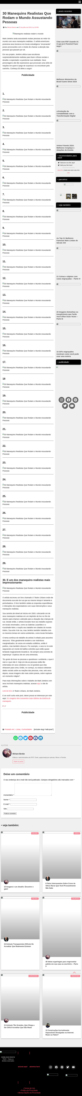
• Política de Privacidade (29, 1090)
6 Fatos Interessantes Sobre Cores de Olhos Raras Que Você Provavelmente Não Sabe (61, 886)
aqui (38, 684)
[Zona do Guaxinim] (74, 196)
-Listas (17, 729)
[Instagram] (61, 400)
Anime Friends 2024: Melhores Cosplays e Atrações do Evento (65, 148)
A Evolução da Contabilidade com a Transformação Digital (65, 113)
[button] (15, 738)
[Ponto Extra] (68, 196)
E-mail (7, 804)
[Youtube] (72, 406)
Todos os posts (18, 761)
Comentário (9, 795)
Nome (7, 800)
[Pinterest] (75, 400)
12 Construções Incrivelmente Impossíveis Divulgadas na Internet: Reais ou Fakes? (60, 1032)
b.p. (4, 706)
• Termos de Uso (29, 1088)
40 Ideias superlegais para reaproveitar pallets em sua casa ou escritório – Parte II (62, 964)
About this (60, 170)
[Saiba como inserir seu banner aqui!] (62, 196)
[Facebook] (68, 400)
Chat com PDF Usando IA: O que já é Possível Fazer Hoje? (67, 44)
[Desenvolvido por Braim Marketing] (71, 1076)
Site (5, 809)
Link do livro (7, 691)
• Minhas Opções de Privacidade (29, 1093)
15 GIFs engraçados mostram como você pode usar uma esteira (67, 354)
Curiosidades (27, 729)
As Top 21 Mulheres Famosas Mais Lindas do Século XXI (67, 240)
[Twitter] (65, 406)
